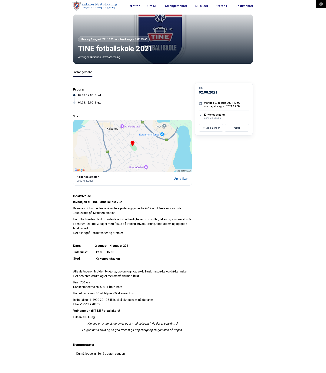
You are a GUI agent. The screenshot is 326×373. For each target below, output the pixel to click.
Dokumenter (244, 6)
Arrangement (83, 72)
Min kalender (212, 127)
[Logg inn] (321, 4)
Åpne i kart (181, 178)
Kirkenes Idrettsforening (105, 57)
